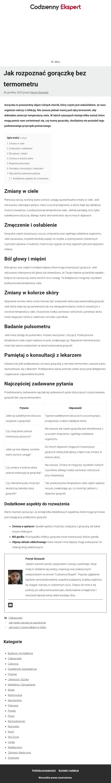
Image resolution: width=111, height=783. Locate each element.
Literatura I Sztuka (18, 679)
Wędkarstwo (15, 747)
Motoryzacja (15, 695)
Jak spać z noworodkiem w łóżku (27, 627)
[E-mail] (10, 606)
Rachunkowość (16, 721)
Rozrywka (13, 726)
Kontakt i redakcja (69, 770)
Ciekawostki (15, 617)
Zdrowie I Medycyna (19, 752)
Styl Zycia (13, 736)
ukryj (23, 138)
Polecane (13, 705)
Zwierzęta (13, 757)
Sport (11, 731)
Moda (11, 689)
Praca (11, 716)
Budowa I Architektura (20, 653)
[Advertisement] (55, 35)
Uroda (11, 742)
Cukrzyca (13, 663)
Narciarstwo (15, 700)
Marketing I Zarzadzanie (21, 684)
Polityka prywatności (44, 770)
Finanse (12, 674)
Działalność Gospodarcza (22, 668)
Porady (12, 710)
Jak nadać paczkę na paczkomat (27, 622)
